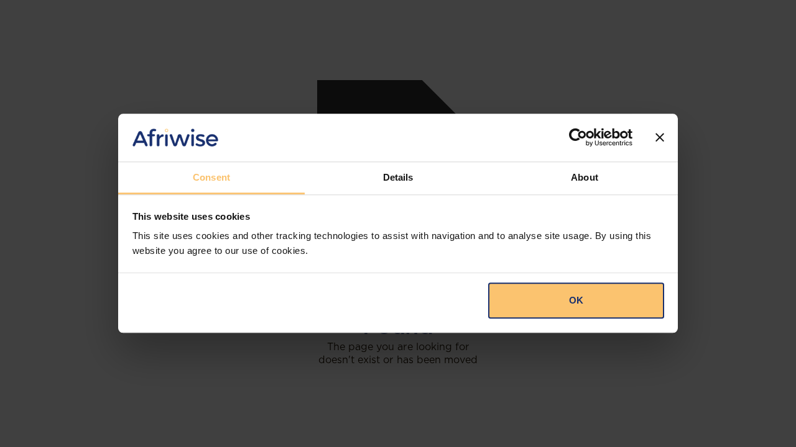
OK (576, 300)
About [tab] (584, 177)
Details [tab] (398, 177)
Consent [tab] (211, 177)
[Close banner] (659, 137)
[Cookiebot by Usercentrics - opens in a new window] (578, 138)
